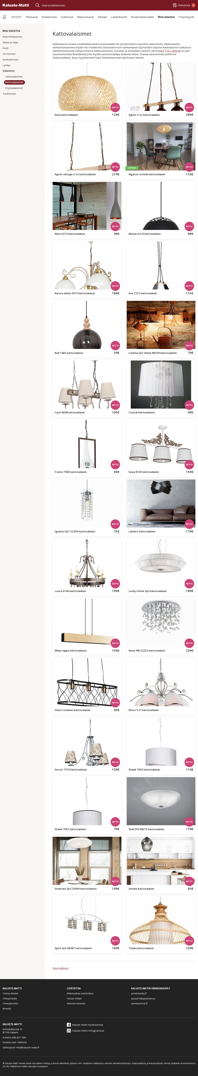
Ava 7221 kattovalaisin (143, 293)
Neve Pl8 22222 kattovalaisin (147, 650)
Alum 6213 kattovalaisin (70, 233)
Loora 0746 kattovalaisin (70, 591)
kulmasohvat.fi (139, 1003)
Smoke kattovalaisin (141, 888)
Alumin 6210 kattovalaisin (145, 233)
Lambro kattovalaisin (142, 531)
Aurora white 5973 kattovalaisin (75, 293)
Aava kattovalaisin (66, 114)
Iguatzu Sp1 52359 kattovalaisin (75, 531)
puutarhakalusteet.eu (143, 998)
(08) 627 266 (19, 1037)
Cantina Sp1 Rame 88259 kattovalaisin (153, 353)
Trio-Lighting (173, 51)
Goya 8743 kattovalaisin (144, 472)
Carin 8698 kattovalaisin (70, 412)
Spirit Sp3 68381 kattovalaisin (73, 948)
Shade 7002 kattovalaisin (144, 769)
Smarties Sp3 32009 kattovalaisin (76, 888)
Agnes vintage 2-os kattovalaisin (75, 174)
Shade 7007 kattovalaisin (70, 829)
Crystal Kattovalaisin (142, 412)
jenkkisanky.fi (139, 993)
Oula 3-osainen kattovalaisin (72, 710)
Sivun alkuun (61, 968)
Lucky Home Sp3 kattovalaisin (148, 591)
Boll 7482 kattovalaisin (69, 353)
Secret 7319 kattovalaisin (71, 769)
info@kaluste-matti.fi (27, 1047)
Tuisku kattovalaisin (141, 948)
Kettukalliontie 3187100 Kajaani (13, 1031)
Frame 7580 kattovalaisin (71, 472)
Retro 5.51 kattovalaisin (144, 710)
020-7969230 (19, 1042)
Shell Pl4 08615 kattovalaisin (146, 829)
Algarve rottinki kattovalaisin (147, 174)
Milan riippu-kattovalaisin (70, 650)
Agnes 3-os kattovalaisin (144, 114)
